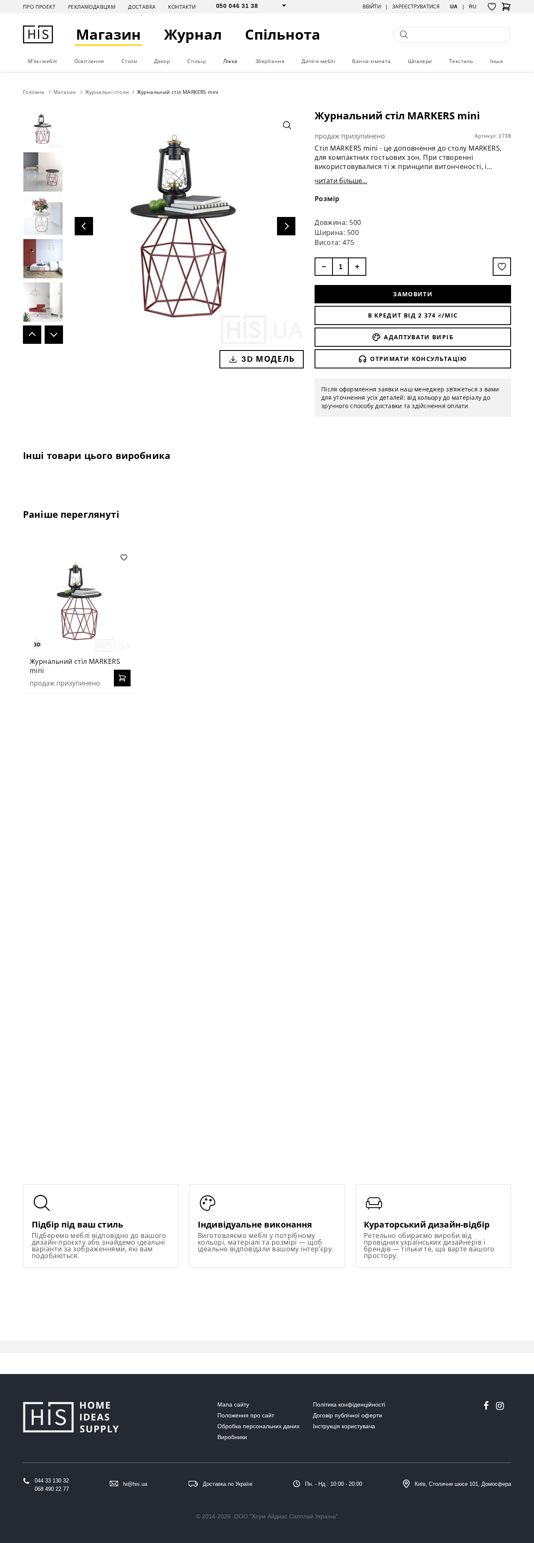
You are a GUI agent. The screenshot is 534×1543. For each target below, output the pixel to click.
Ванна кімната (371, 61)
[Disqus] (267, 806)
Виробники (232, 1437)
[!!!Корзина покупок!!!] (506, 9)
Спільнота (282, 34)
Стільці (196, 61)
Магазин (108, 34)
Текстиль (461, 61)
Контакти (182, 6)
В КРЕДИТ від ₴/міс (413, 315)
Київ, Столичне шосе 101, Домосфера (463, 1484)
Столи (129, 61)
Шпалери (420, 61)
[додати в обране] (502, 266)
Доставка (142, 6)
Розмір (327, 198)
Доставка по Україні (227, 1484)
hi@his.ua (135, 1484)
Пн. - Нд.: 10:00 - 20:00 (333, 1484)
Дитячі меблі (318, 61)
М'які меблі (42, 61)
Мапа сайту (233, 1404)
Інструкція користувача (344, 1426)
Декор (162, 61)
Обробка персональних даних (258, 1426)
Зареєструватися (416, 6)
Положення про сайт (245, 1415)
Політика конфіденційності (349, 1404)
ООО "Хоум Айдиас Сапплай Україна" (286, 1516)
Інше (496, 61)
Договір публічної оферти (347, 1415)
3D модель (268, 358)
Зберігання (270, 61)
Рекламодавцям (92, 6)
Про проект (39, 6)
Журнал (193, 34)
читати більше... (341, 180)
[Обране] (492, 7)
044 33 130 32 (52, 1480)
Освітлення (89, 61)
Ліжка (230, 61)
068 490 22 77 (52, 1489)
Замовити (413, 294)
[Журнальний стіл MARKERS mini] (80, 601)
